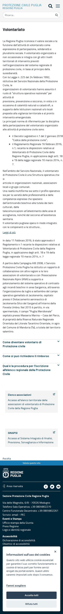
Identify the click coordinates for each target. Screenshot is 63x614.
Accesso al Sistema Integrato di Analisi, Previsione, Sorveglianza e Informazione (30, 438)
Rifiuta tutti (31, 604)
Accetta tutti (31, 595)
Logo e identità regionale (17, 530)
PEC (23, 514)
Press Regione (11, 526)
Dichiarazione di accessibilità (19, 540)
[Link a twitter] (52, 487)
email (15, 514)
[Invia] (56, 15)
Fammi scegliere (16, 585)
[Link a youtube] (58, 487)
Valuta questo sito (31, 462)
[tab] (31, 344)
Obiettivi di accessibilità (16, 544)
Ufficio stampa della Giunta (18, 523)
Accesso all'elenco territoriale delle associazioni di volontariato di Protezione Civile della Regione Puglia (31, 402)
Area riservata (15, 486)
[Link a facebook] (46, 487)
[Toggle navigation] (56, 6)
